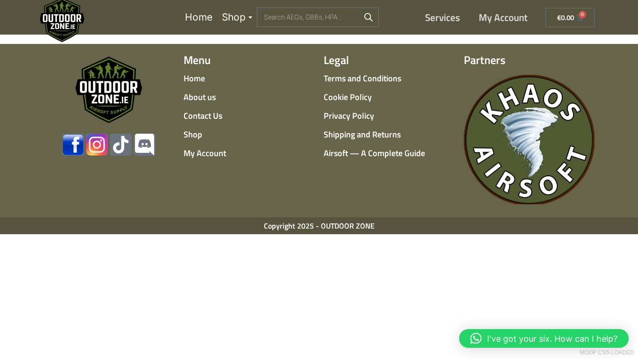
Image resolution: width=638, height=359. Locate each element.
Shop (234, 17)
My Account (503, 17)
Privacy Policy (349, 115)
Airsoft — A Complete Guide (374, 153)
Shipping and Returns (362, 134)
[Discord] (145, 145)
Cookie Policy (348, 97)
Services (442, 17)
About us (200, 97)
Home (199, 17)
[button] (544, 338)
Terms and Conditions (362, 78)
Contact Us (203, 115)
